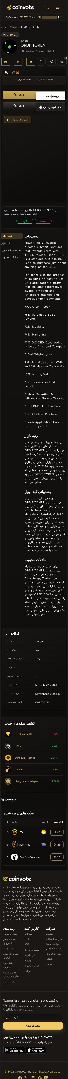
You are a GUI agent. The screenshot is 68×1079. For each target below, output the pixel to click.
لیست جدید (9, 948)
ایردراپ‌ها (29, 955)
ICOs (27, 944)
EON (21, 832)
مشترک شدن (33, 1025)
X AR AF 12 (24, 844)
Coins (13, 27)
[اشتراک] (51, 61)
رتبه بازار (6, 243)
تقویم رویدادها (31, 949)
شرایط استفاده (54, 939)
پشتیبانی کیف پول (11, 250)
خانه (3, 27)
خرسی (43, 221)
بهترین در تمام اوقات (10, 955)
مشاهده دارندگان (46, 79)
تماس (49, 964)
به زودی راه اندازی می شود (11, 974)
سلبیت (49, 933)
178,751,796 (25, 17)
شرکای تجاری (31, 965)
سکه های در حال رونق (9, 941)
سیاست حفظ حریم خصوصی (53, 946)
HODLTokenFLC (23, 733)
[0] (62, 62)
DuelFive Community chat (33, 857)
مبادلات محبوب (10, 257)
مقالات (28, 933)
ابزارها (27, 960)
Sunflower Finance (25, 757)
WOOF (18, 769)
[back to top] (58, 1072)
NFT (26, 939)
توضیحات (7, 236)
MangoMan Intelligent (27, 781)
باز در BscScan (24, 79)
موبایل (27, 970)
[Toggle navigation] (57, 7)
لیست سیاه (9, 981)
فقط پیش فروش (8, 964)
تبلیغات (49, 959)
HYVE (18, 745)
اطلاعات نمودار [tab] (20, 119)
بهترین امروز (10, 933)
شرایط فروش (53, 953)
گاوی (25, 221)
